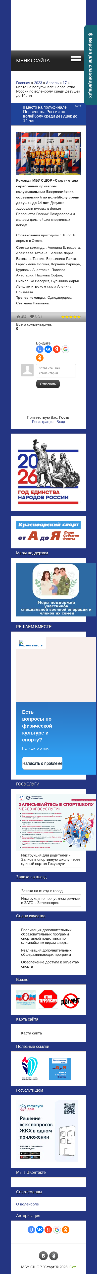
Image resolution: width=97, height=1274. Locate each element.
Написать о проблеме (42, 763)
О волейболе (27, 1204)
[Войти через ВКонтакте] (48, 349)
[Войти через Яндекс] (56, 349)
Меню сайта (33, 60)
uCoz (71, 1267)
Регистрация (42, 421)
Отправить (48, 384)
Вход (60, 421)
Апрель (52, 83)
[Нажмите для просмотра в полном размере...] (51, 175)
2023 (38, 83)
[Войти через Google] (65, 349)
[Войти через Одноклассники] (40, 358)
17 (65, 83)
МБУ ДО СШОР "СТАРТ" (62, 12)
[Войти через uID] (40, 349)
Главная (23, 83)
